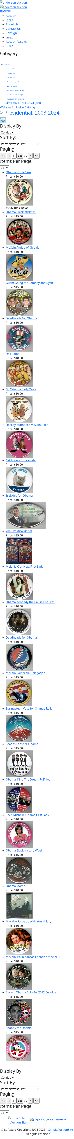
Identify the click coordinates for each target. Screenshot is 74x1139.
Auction (11, 16)
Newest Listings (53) (13, 82)
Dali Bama (12, 354)
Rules (9, 46)
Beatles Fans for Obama (22, 744)
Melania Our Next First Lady (24, 567)
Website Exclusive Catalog (17, 107)
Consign (11, 33)
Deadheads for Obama (21, 318)
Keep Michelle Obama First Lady (27, 815)
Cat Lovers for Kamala (21, 460)
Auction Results (16, 42)
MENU (7, 11)
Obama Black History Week (24, 850)
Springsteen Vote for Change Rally (29, 708)
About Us (12, 24)
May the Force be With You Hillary (28, 921)
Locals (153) (11, 77)
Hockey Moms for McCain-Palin (27, 425)
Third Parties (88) (12, 86)
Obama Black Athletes (21, 212)
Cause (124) (10, 69)
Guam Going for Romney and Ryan (29, 283)
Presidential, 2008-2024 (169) (24, 102)
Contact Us (13, 29)
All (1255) (6, 64)
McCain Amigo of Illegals (22, 247)
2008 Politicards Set (19, 531)
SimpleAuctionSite (60, 1130)
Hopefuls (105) (11, 73)
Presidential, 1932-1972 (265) (15, 95)
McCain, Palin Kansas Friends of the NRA (33, 957)
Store (9, 20)
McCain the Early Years (21, 389)
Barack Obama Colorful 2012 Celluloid (31, 992)
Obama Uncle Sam (18, 172)
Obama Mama (15, 886)
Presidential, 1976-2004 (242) (15, 99)
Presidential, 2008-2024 (31, 112)
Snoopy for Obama (19, 1028)
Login (9, 37)
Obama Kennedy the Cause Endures (30, 602)
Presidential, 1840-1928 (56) (15, 90)
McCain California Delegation (25, 673)
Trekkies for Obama (19, 496)
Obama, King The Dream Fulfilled (28, 779)
